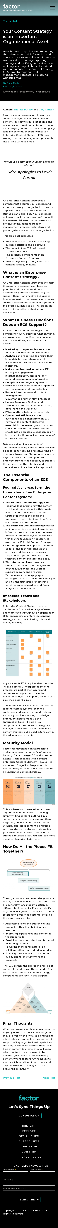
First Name (9, 1169)
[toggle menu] (52, 8)
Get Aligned (29, 1136)
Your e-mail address (14, 1188)
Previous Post (11, 1077)
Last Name (36, 1169)
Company (9, 1179)
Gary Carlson (46, 109)
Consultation (29, 1115)
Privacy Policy (29, 1156)
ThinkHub (29, 1146)
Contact (29, 1126)
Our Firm (29, 1151)
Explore (29, 1131)
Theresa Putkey (23, 109)
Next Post (49, 1077)
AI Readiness (29, 1141)
